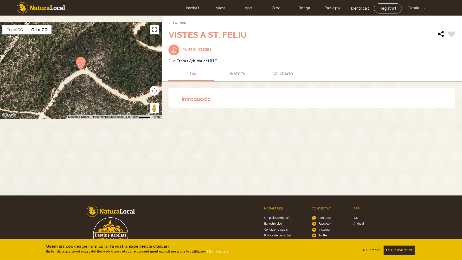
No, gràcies (372, 250)
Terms (156, 117)
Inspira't (192, 8)
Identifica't (360, 8)
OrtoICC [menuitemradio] (39, 29)
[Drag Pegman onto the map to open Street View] (154, 108)
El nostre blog (273, 223)
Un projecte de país (277, 218)
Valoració (283, 74)
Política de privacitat (277, 235)
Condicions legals (276, 229)
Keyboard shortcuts (79, 117)
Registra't (387, 8)
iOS (355, 218)
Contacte (325, 218)
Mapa (220, 8)
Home (41, 7)
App (248, 8)
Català (413, 8)
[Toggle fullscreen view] (154, 29)
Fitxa (191, 74)
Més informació (218, 251)
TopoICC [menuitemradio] (14, 29)
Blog (276, 8)
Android (358, 223)
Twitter (323, 235)
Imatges (237, 74)
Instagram (325, 229)
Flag (451, 35)
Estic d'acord (399, 250)
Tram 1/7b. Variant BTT (197, 61)
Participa (332, 8)
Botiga (304, 8)
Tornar (179, 23)
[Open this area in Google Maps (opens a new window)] (9, 115)
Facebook (325, 223)
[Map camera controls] (154, 91)
